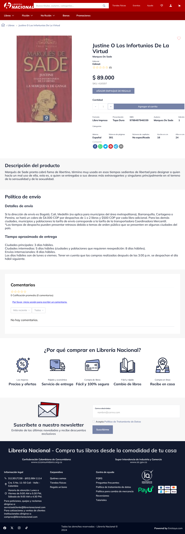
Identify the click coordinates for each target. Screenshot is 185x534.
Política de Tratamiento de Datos (122, 421)
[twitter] (105, 146)
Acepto (118, 421)
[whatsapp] (100, 146)
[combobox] (71, 5)
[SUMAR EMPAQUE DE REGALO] (113, 91)
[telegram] (116, 146)
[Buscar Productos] (104, 5)
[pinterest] (110, 146)
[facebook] (95, 146)
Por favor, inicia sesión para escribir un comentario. (39, 301)
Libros (11, 25)
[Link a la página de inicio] (3, 25)
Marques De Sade (102, 56)
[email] (121, 146)
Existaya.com (175, 528)
